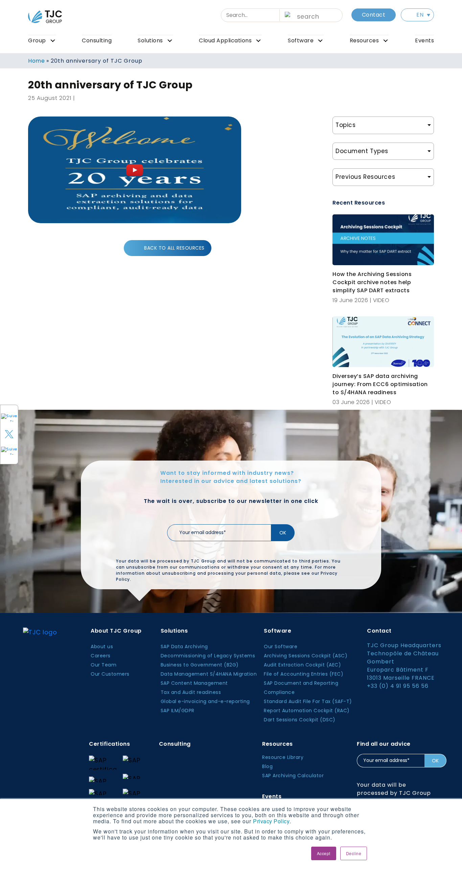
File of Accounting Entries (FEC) (303, 674)
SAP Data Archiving (184, 646)
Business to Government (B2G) (200, 664)
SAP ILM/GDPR (177, 710)
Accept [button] (323, 853)
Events (424, 40)
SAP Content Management (194, 683)
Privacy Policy (271, 821)
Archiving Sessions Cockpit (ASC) (305, 655)
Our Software (280, 646)
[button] (417, 14)
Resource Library (282, 757)
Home (36, 61)
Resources (364, 40)
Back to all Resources (174, 248)
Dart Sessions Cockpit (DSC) (300, 719)
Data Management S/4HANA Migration (209, 674)
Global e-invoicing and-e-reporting (205, 701)
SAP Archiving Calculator (293, 775)
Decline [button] (354, 853)
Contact (374, 15)
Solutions (150, 40)
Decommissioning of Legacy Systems (208, 655)
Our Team (103, 664)
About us (102, 646)
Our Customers (110, 674)
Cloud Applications (225, 40)
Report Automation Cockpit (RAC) (307, 710)
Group (37, 40)
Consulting (97, 40)
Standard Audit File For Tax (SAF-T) (308, 701)
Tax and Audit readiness (191, 692)
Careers (101, 655)
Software (301, 40)
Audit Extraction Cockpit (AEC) (302, 664)
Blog (267, 766)
